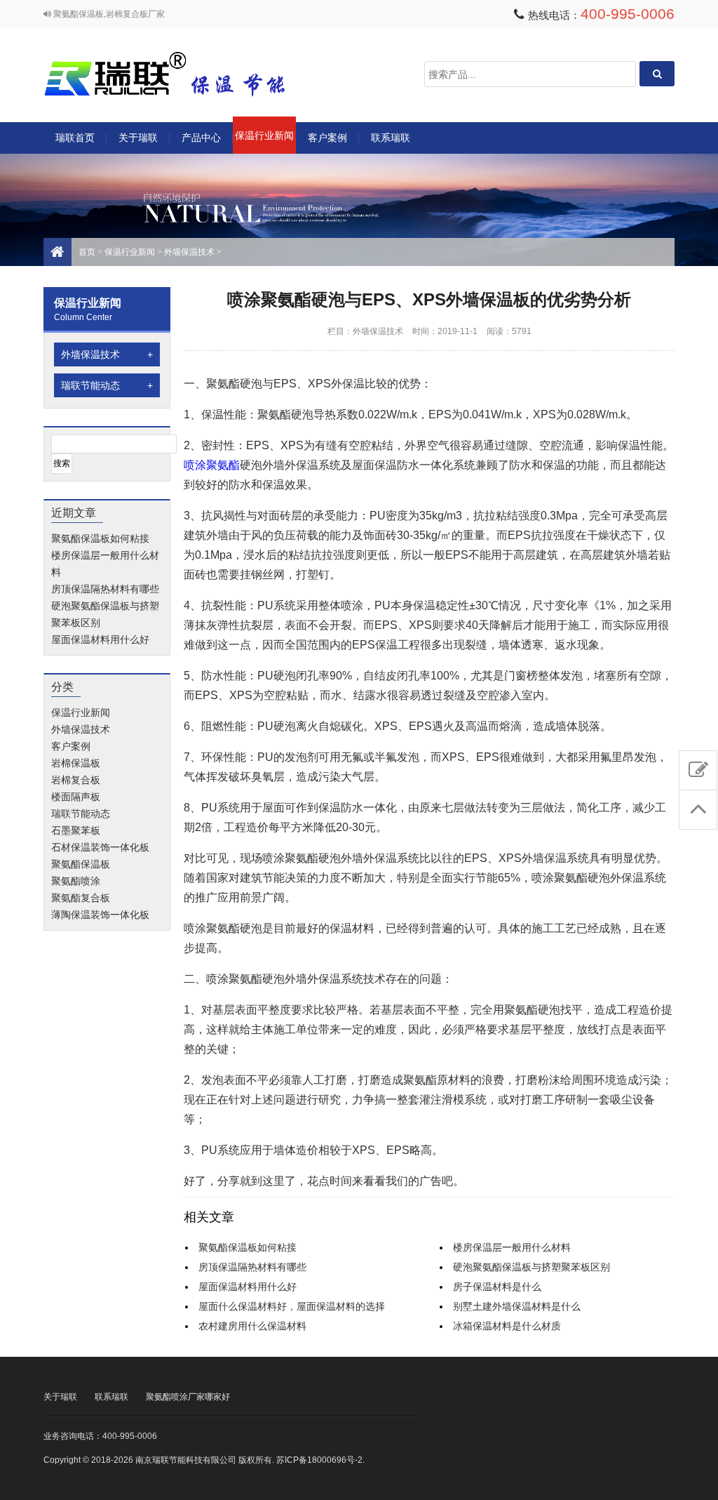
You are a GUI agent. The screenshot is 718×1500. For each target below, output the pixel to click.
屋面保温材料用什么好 (100, 639)
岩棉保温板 (75, 763)
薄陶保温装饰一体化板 (100, 914)
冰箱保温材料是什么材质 (507, 1326)
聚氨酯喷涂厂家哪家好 (188, 1397)
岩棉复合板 (75, 779)
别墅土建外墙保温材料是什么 (517, 1306)
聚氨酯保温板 (80, 864)
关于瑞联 (138, 137)
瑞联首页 (75, 137)
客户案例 (327, 137)
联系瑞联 (390, 137)
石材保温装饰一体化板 (100, 847)
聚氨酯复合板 (80, 897)
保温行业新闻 (264, 135)
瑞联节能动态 (107, 385)
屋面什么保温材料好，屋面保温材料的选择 (291, 1306)
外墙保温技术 (189, 252)
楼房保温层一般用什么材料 (512, 1247)
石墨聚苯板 (75, 830)
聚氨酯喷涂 (75, 881)
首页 (87, 252)
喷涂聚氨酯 (212, 465)
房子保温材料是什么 (497, 1286)
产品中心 (201, 137)
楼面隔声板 (75, 796)
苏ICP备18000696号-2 (319, 1460)
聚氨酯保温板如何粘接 (100, 538)
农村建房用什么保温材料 (252, 1326)
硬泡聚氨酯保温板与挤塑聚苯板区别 (531, 1267)
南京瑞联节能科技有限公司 (183, 74)
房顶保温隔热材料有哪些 (105, 589)
